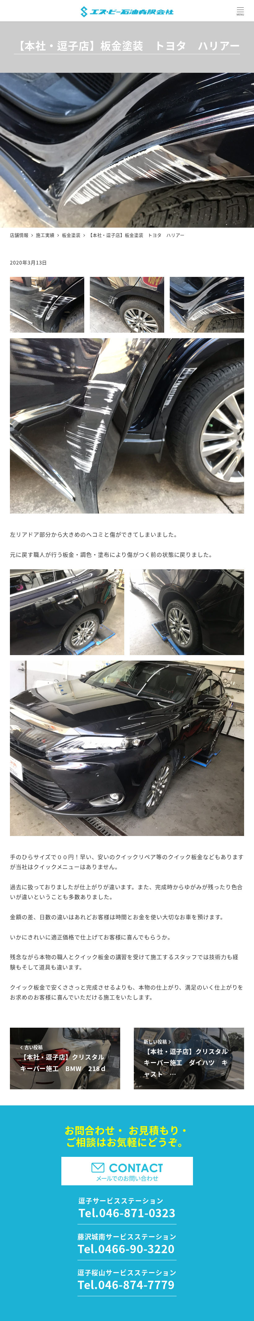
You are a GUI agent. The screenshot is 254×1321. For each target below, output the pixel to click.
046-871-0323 (137, 1212)
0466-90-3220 (136, 1248)
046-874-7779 (136, 1284)
